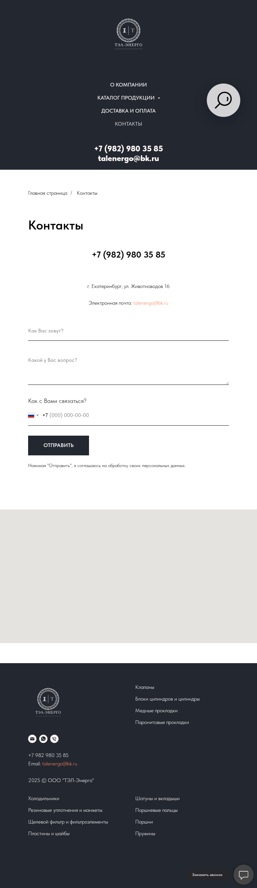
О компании (128, 85)
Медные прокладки (156, 710)
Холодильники (43, 798)
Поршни (144, 822)
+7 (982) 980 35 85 (128, 148)
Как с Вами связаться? (57, 400)
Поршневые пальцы (156, 810)
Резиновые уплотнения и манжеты (65, 810)
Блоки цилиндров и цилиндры (167, 699)
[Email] (32, 739)
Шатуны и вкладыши (157, 798)
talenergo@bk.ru (128, 158)
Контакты (128, 124)
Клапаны (144, 687)
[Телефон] (54, 739)
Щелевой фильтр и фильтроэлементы (68, 822)
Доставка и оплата (128, 111)
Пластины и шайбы (49, 833)
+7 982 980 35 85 (48, 755)
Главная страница (47, 193)
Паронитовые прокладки (162, 722)
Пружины (145, 833)
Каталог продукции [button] (126, 98)
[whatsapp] (43, 739)
